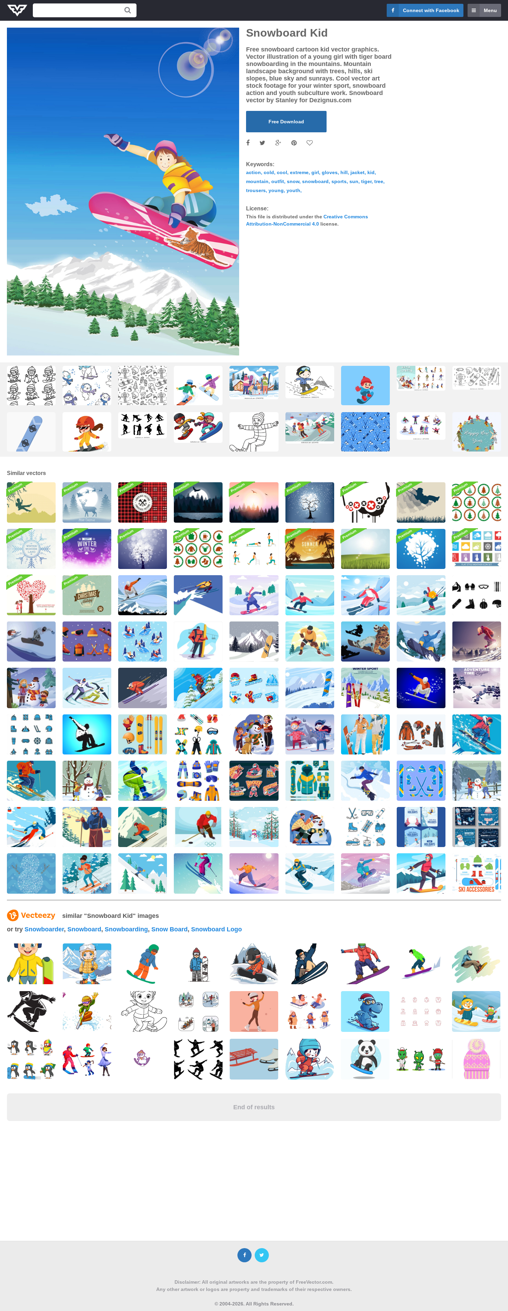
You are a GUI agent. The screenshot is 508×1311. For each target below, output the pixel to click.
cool (282, 172)
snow (293, 181)
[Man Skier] (87, 827)
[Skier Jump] (31, 781)
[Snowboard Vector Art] (365, 641)
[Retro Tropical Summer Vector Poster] (309, 549)
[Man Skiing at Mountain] (421, 873)
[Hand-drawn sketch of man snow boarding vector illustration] (476, 963)
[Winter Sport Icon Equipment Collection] (198, 781)
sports (339, 181)
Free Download (286, 121)
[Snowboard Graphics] (421, 688)
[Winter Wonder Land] (31, 549)
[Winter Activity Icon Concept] (198, 734)
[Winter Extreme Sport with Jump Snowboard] (476, 641)
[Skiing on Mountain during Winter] (198, 688)
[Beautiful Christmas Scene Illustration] (87, 502)
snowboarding (126, 929)
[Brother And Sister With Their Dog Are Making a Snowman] (253, 734)
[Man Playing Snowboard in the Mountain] (365, 781)
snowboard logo (216, 929)
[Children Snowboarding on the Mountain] (309, 734)
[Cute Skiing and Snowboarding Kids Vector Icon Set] (31, 393)
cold (269, 172)
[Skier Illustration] (31, 827)
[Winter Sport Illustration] (365, 688)
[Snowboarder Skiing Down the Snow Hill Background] (309, 595)
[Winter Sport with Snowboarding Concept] (476, 734)
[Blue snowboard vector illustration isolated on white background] (31, 438)
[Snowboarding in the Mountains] (253, 873)
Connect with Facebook (431, 10)
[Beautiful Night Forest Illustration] (198, 502)
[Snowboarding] (87, 734)
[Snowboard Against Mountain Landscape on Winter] (253, 641)
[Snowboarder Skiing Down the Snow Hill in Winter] (253, 595)
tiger (366, 181)
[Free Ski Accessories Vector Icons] (476, 873)
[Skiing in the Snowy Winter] (87, 873)
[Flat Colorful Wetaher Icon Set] (476, 549)
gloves (330, 172)
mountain (257, 181)
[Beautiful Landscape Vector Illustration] (365, 549)
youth (293, 190)
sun (353, 181)
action (253, 172)
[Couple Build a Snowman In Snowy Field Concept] (476, 781)
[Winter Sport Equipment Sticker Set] (421, 781)
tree (378, 181)
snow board (169, 929)
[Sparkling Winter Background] (87, 549)
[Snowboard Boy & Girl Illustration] (365, 734)
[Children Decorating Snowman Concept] (87, 781)
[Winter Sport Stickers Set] (142, 641)
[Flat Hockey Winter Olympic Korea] (198, 827)
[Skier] (198, 595)
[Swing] (421, 502)
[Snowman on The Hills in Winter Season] (253, 827)
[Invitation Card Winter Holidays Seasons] (421, 827)
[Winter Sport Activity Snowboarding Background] (309, 688)
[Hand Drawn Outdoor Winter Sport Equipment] (421, 734)
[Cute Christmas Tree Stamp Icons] (476, 502)
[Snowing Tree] (309, 502)
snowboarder (44, 929)
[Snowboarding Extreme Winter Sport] (142, 781)
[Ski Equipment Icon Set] (309, 781)
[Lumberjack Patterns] (142, 502)
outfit (277, 181)
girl (315, 172)
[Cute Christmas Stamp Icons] (198, 549)
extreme (299, 172)
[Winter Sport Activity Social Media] (476, 827)
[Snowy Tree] (421, 549)
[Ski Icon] (476, 595)
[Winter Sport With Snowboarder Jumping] (421, 641)
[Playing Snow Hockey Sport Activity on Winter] (309, 641)
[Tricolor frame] (365, 502)
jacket (357, 172)
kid (371, 172)
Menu (490, 10)
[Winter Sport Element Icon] (87, 641)
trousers (256, 190)
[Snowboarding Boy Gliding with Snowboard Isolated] (253, 439)
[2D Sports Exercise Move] (253, 549)
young (276, 190)
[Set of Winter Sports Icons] (31, 734)
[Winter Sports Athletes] (253, 781)
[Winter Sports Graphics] (31, 641)
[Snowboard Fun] (142, 595)
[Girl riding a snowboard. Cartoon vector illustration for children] (87, 438)
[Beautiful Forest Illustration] (253, 502)
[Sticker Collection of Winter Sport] (253, 688)
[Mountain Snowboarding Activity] (309, 873)
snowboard (315, 181)
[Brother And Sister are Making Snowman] (31, 688)
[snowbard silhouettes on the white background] (142, 425)
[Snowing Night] (142, 549)
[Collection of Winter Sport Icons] (365, 827)
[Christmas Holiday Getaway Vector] (87, 595)
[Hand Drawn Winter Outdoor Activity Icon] (31, 873)
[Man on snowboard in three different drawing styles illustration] (87, 1011)
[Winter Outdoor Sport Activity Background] (421, 595)
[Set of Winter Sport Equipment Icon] (142, 734)
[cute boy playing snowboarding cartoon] (365, 392)
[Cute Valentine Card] (31, 595)
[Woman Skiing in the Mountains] (198, 873)
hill (344, 172)
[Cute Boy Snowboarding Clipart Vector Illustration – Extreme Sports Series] (309, 382)
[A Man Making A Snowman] (309, 827)
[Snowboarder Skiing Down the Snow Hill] (365, 595)
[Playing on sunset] (31, 502)
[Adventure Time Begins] (476, 688)
